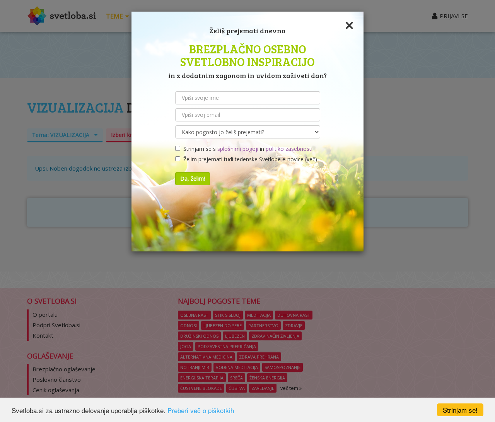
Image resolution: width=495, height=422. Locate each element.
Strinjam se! (460, 410)
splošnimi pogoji (237, 148)
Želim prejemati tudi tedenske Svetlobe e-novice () (248, 159)
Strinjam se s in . (247, 148)
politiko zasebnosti (289, 148)
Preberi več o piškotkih (200, 410)
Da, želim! (192, 178)
